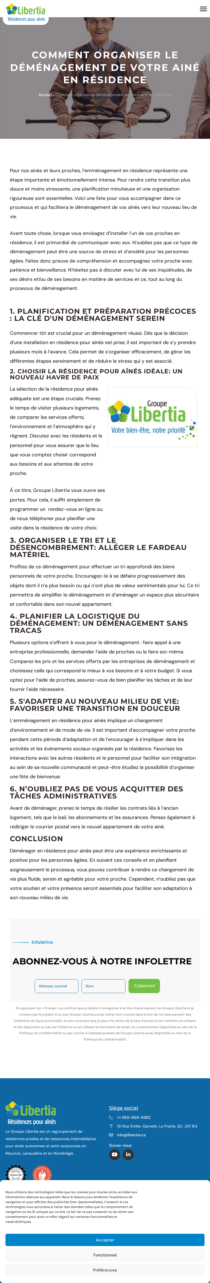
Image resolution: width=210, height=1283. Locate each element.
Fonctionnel (105, 1255)
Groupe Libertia (51, 490)
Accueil (45, 94)
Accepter (105, 1240)
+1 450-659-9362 (133, 1117)
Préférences (105, 1270)
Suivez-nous (121, 1145)
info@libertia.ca (131, 1134)
